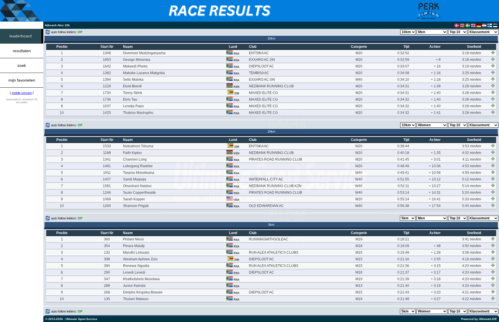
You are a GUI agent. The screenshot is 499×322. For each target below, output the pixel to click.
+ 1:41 (436, 113)
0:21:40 (403, 286)
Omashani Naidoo (137, 186)
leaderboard (21, 36)
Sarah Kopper (134, 199)
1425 (107, 113)
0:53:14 (403, 193)
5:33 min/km (471, 199)
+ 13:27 (435, 186)
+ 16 (437, 66)
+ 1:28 (436, 253)
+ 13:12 (435, 179)
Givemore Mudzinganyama (144, 53)
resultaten (22, 50)
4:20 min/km (471, 266)
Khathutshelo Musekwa (141, 279)
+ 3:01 (436, 159)
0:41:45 (403, 159)
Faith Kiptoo (132, 153)
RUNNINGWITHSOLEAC (268, 239)
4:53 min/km (471, 166)
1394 (107, 80)
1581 (107, 186)
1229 (107, 86)
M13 (358, 286)
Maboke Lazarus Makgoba (144, 73)
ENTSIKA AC (259, 53)
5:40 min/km (471, 206)
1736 (107, 99)
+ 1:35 (436, 153)
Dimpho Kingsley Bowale (143, 292)
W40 (358, 173)
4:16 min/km (471, 259)
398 (107, 259)
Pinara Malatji (134, 246)
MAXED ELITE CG (263, 93)
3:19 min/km (471, 66)
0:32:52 (403, 53)
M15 (358, 253)
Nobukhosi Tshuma (138, 146)
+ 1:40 (436, 93)
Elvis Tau (130, 99)
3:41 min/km (471, 239)
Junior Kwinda (134, 286)
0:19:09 (403, 246)
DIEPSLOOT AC (261, 66)
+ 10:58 (435, 173)
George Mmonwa (136, 60)
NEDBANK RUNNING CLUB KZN (275, 186)
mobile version (22, 93)
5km (271, 224)
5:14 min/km (471, 186)
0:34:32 (403, 99)
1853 (107, 60)
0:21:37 (403, 272)
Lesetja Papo (133, 106)
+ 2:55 (436, 259)
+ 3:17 (436, 272)
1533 (107, 146)
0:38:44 (403, 146)
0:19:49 (403, 253)
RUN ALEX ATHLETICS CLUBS (273, 253)
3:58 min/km (471, 253)
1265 (107, 206)
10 (62, 113)
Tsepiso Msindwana (138, 173)
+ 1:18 (436, 80)
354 (107, 246)
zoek (21, 65)
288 (107, 286)
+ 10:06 (435, 166)
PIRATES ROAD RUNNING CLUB (275, 159)
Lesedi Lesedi (134, 272)
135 (107, 299)
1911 (107, 173)
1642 (107, 66)
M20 (358, 53)
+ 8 (438, 60)
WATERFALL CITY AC (266, 179)
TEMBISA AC (259, 73)
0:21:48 (403, 299)
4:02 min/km (471, 153)
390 (107, 266)
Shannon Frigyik (136, 206)
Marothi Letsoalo (136, 253)
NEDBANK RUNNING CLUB (271, 86)
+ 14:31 (435, 193)
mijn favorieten (21, 80)
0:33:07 (403, 66)
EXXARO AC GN (262, 60)
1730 (107, 93)
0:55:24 (403, 199)
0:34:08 (403, 73)
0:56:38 (403, 206)
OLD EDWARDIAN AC (266, 206)
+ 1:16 (436, 73)
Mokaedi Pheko (135, 66)
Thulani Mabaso (135, 299)
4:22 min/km (471, 299)
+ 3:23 (436, 292)
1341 (107, 159)
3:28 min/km (471, 86)
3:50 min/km (471, 246)
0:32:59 (403, 60)
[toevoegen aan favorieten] (493, 52)
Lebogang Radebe (138, 166)
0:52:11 (403, 186)
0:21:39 (403, 279)
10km (271, 38)
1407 (107, 179)
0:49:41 (403, 173)
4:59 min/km (471, 173)
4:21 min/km (471, 292)
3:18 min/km (471, 53)
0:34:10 (403, 80)
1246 (107, 193)
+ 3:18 (436, 279)
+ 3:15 (436, 266)
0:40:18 (403, 153)
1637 (107, 106)
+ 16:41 (435, 199)
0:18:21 (403, 239)
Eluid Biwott (132, 86)
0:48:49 (403, 166)
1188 (107, 153)
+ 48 (437, 246)
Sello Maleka (133, 80)
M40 (358, 80)
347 (107, 279)
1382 (107, 73)
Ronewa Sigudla (136, 266)
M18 (358, 246)
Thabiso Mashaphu (138, 113)
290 (107, 272)
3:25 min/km (471, 73)
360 (107, 239)
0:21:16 (403, 259)
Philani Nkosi (133, 239)
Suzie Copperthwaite (139, 193)
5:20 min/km (471, 193)
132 (107, 253)
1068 (107, 199)
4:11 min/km (471, 159)
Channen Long (135, 159)
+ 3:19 (436, 286)
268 (107, 292)
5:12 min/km (471, 179)
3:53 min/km (471, 146)
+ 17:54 (435, 206)
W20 (358, 146)
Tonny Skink (132, 93)
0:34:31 (403, 86)
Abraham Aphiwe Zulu (140, 259)
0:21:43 (403, 292)
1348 (107, 53)
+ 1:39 (436, 86)
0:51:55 (403, 179)
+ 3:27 (436, 299)
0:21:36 (403, 266)
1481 (107, 166)
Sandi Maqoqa (134, 179)
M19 (358, 239)
